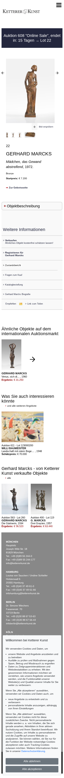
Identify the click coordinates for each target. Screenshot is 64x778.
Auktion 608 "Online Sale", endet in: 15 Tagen (32, 38)
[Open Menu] (59, 5)
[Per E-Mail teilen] (20, 303)
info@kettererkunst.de (18, 563)
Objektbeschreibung (23, 206)
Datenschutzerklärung (33, 751)
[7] (57, 72)
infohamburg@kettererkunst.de (23, 593)
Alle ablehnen (32, 761)
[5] (3, 72)
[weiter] (32, 359)
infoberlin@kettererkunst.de (21, 623)
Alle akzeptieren (32, 769)
